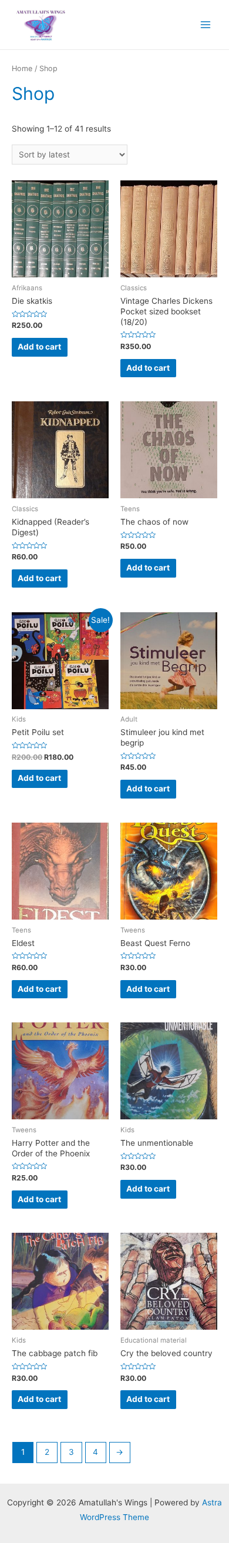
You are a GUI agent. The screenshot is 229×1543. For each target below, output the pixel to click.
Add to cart (39, 346)
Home (22, 68)
